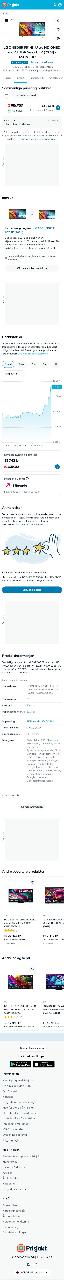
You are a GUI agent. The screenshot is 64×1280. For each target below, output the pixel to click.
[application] (32, 414)
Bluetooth (52, 740)
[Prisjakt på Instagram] (35, 1264)
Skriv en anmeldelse (41, 62)
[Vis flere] (5, 108)
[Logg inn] (60, 5)
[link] (32, 238)
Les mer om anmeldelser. (30, 524)
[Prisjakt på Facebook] (29, 1264)
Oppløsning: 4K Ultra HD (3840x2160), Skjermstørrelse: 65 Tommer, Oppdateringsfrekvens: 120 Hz (32, 68)
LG (28, 699)
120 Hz (31, 711)
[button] (8, 20)
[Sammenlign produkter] (58, 38)
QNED (30, 727)
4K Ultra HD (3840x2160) (40, 721)
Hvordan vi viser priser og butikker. (37, 138)
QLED (37, 727)
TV (7, 13)
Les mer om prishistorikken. (33, 353)
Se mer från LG (10, 794)
